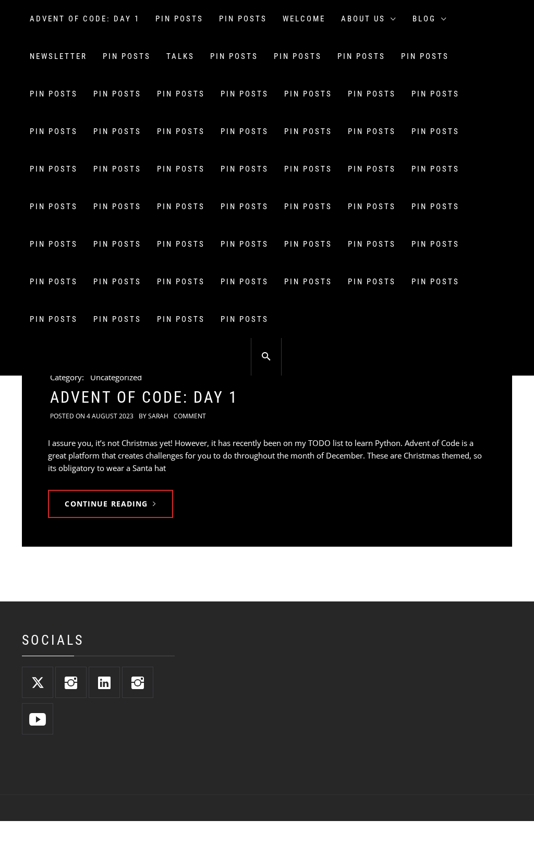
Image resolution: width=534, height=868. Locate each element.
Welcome (304, 18)
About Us (363, 18)
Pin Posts (179, 18)
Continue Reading (106, 504)
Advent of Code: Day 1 (85, 18)
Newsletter (58, 56)
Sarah (158, 416)
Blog (424, 18)
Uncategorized (116, 377)
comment (190, 416)
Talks (180, 56)
